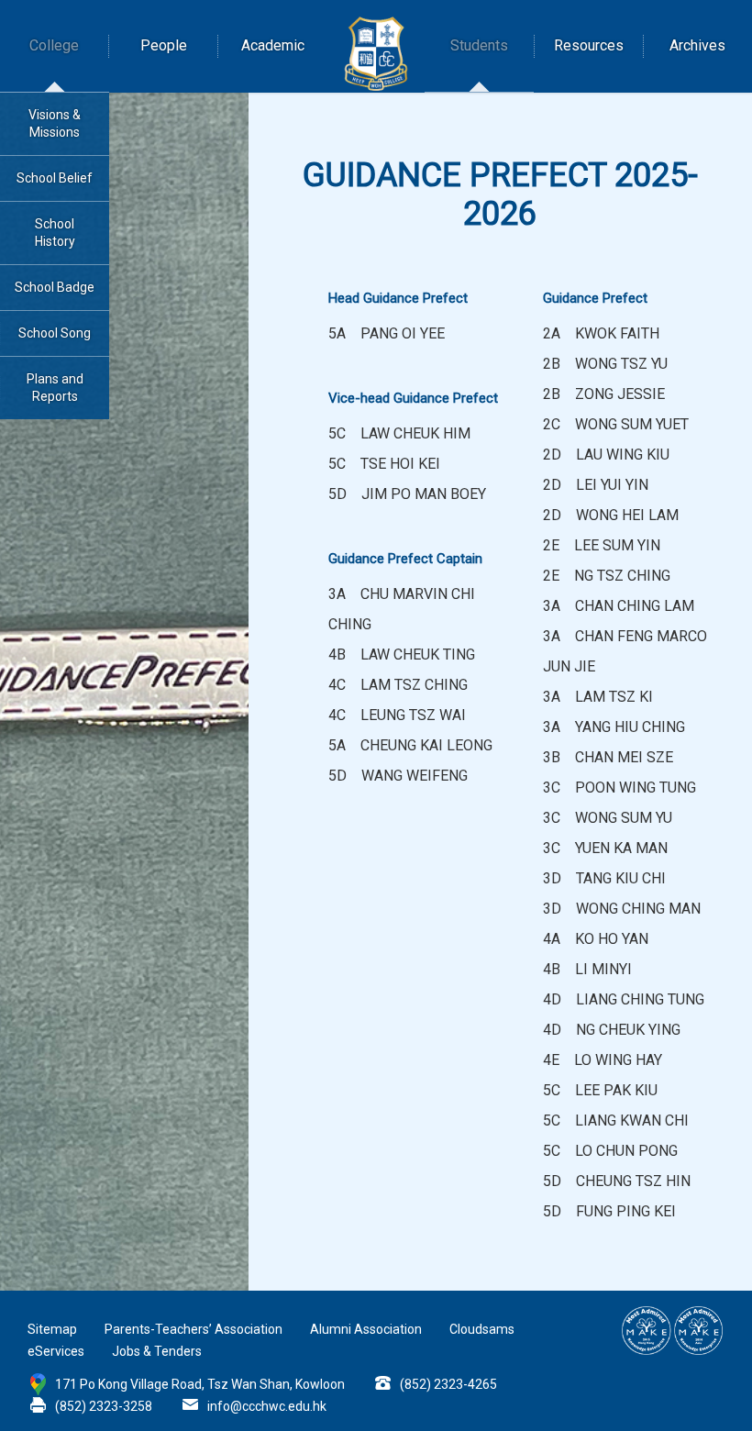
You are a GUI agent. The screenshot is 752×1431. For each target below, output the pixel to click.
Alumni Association (366, 1329)
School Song (54, 333)
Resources (589, 45)
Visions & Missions (54, 123)
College (54, 45)
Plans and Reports (55, 388)
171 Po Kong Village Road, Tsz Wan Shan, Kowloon (200, 1384)
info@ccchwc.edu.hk (266, 1406)
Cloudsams (481, 1329)
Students (479, 45)
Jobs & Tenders (157, 1351)
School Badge (54, 287)
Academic (272, 45)
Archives (697, 45)
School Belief (55, 178)
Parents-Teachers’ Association (193, 1329)
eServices (56, 1351)
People (163, 45)
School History (55, 232)
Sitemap (52, 1329)
